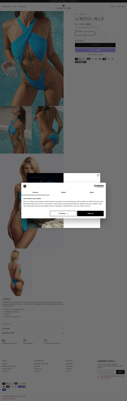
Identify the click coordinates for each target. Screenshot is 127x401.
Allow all (90, 213)
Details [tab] (63, 192)
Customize (62, 213)
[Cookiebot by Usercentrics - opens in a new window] (95, 186)
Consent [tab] (35, 192)
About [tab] (92, 192)
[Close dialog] (98, 175)
